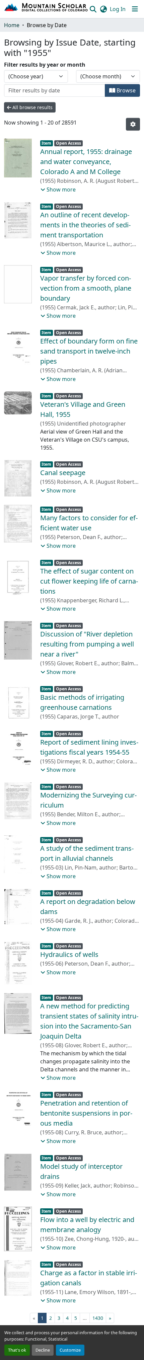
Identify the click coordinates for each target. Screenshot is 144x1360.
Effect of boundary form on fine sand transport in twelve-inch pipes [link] (89, 351)
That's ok (17, 1350)
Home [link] (11, 25)
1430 (97, 1318)
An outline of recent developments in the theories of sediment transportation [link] (85, 224)
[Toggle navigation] (135, 9)
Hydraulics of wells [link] (69, 954)
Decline (42, 1350)
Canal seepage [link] (62, 472)
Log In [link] (118, 9)
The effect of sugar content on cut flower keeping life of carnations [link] (89, 581)
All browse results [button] (32, 107)
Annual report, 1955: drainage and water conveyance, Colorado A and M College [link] (86, 161)
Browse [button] (125, 90)
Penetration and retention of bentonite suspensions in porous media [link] (86, 1113)
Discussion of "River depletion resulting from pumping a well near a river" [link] (87, 644)
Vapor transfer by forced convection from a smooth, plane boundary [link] (85, 288)
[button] (46, 9)
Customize (70, 1350)
